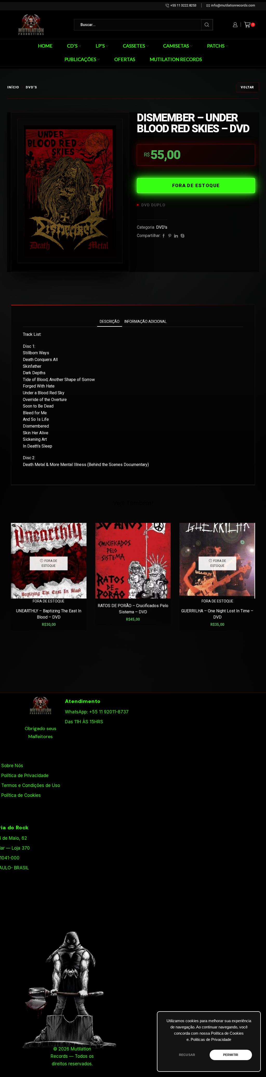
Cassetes (134, 46)
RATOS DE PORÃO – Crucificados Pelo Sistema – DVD (133, 608)
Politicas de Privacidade (211, 1039)
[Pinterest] (170, 236)
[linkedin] (176, 236)
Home (45, 46)
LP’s (100, 46)
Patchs (215, 46)
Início (13, 87)
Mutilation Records (176, 59)
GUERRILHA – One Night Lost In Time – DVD (217, 614)
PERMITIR (230, 1055)
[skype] (181, 236)
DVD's (31, 87)
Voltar (247, 87)
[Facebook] (164, 236)
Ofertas (124, 59)
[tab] (109, 322)
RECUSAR (187, 1055)
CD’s (72, 46)
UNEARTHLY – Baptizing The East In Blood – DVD (48, 614)
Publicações (80, 59)
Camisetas (176, 46)
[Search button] (207, 24)
